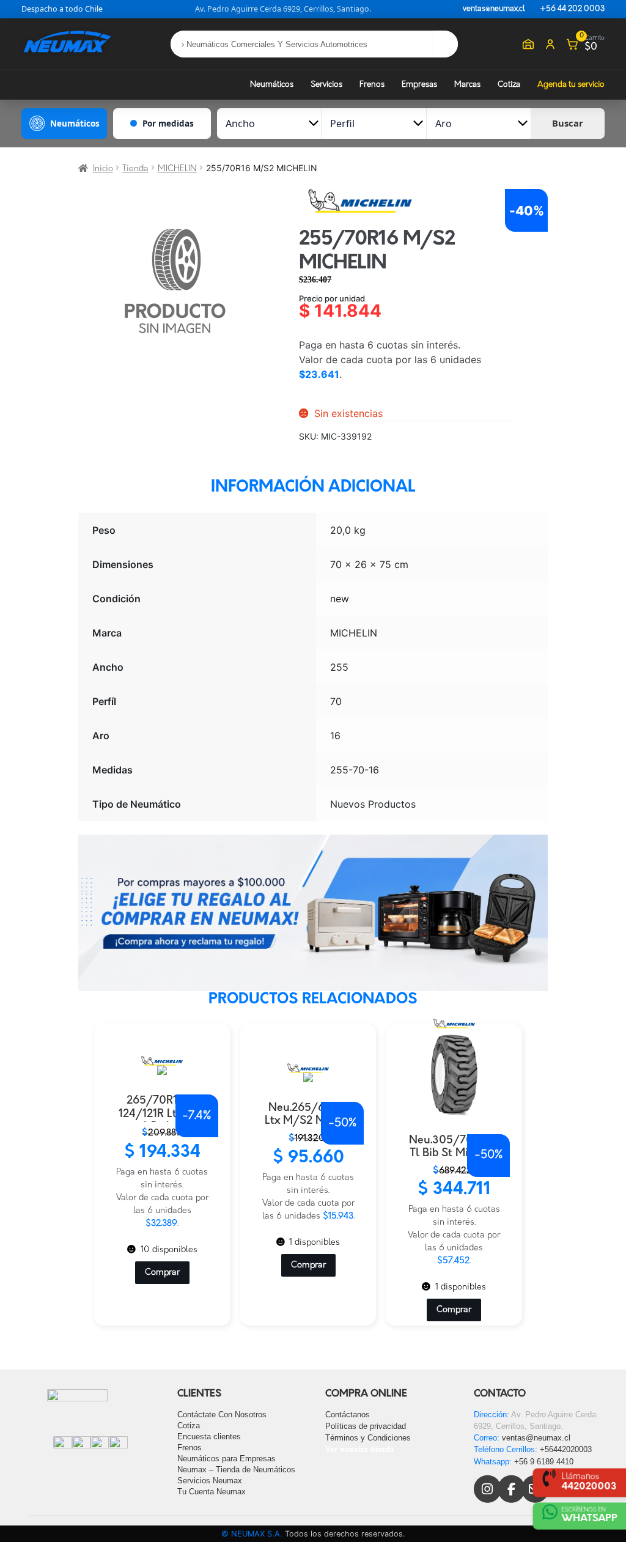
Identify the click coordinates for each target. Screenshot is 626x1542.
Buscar (567, 123)
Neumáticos (271, 85)
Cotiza (509, 85)
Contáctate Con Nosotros (222, 1414)
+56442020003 (566, 1449)
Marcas (467, 85)
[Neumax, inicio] (67, 44)
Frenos (372, 85)
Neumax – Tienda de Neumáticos (236, 1469)
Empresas (419, 85)
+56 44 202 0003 (572, 9)
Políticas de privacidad (365, 1426)
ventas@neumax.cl (494, 9)
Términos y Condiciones (368, 1437)
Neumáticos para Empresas (226, 1458)
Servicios (326, 85)
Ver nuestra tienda (359, 1449)
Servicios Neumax (209, 1480)
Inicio (103, 169)
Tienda (135, 169)
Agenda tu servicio (571, 85)
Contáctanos (347, 1414)
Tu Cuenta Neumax (211, 1491)
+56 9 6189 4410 (543, 1461)
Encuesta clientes (209, 1436)
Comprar (162, 1272)
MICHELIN (177, 169)
